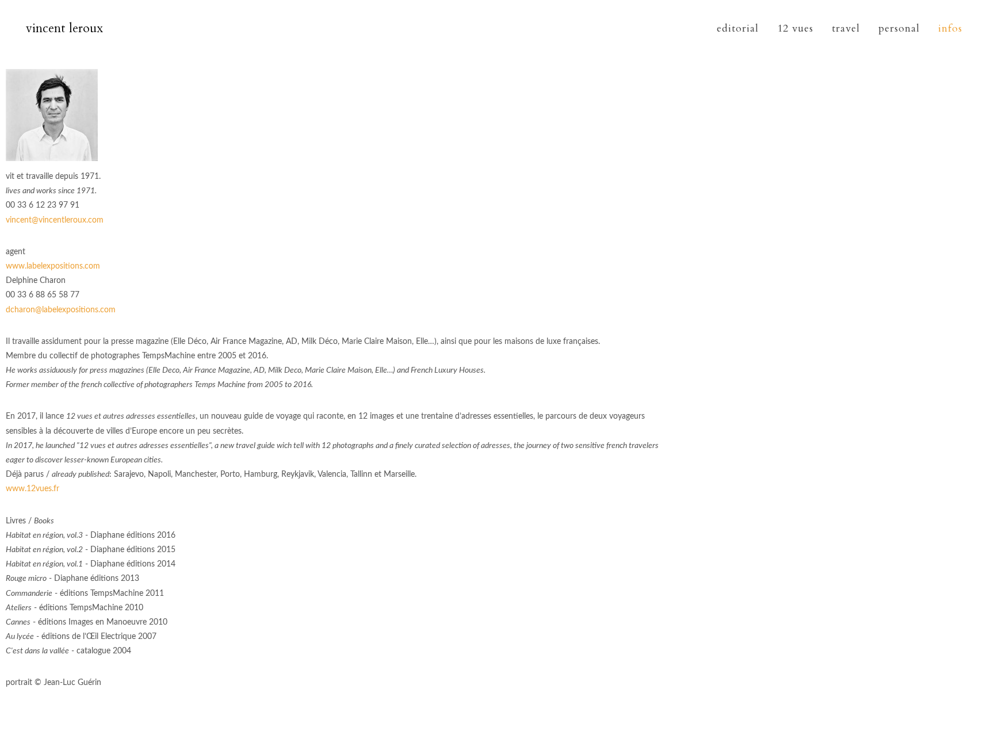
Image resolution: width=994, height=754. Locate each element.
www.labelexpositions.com (53, 266)
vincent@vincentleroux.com (55, 220)
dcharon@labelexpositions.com (61, 310)
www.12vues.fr (32, 489)
